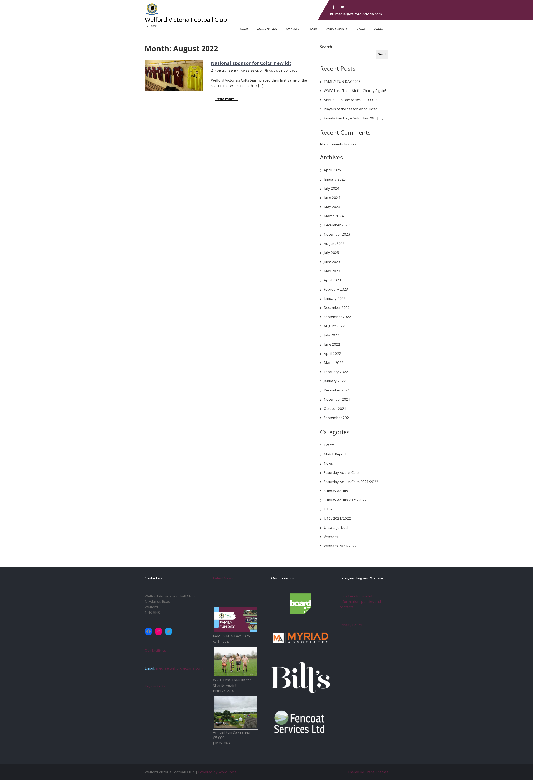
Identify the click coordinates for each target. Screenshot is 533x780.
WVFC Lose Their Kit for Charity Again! (355, 90)
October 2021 (335, 408)
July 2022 (331, 335)
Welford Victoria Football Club (186, 19)
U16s (328, 509)
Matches (293, 29)
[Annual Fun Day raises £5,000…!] (235, 712)
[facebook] (333, 7)
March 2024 (334, 215)
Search (326, 46)
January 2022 (335, 381)
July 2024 (331, 188)
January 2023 (335, 298)
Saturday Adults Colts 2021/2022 (351, 481)
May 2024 (332, 206)
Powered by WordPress (217, 772)
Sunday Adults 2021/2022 (345, 500)
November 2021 (337, 399)
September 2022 (337, 316)
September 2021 (337, 417)
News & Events (337, 29)
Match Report (335, 454)
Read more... (226, 99)
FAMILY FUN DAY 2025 (342, 81)
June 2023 (332, 261)
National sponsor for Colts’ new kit (251, 63)
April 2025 (332, 170)
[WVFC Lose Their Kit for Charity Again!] (235, 661)
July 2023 (331, 252)
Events (329, 445)
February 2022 (336, 371)
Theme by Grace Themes (367, 772)
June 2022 (332, 344)
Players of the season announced (351, 109)
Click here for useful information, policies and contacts (360, 601)
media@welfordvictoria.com (358, 13)
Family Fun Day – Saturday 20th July (354, 118)
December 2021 (337, 390)
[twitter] (343, 7)
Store (361, 29)
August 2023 (334, 243)
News (328, 463)
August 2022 (334, 326)
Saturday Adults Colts (342, 472)
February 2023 (336, 289)
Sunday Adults (336, 490)
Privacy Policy (351, 624)
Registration (267, 29)
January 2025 (335, 179)
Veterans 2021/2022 (340, 545)
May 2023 (332, 270)
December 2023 (337, 225)
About (379, 29)
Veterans (331, 536)
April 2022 (332, 353)
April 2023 (332, 280)
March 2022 (334, 362)
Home (244, 29)
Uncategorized (336, 527)
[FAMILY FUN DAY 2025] (235, 619)
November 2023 (337, 234)
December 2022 (337, 307)
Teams (313, 29)
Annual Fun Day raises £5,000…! (350, 99)
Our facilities (155, 650)
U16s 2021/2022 (337, 518)
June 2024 (332, 197)
